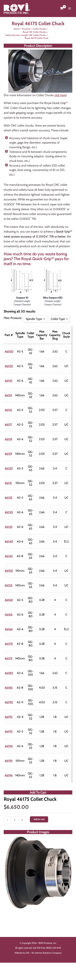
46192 (8, 717)
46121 (8, 483)
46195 (9, 760)
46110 (8, 380)
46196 (9, 775)
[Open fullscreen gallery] (68, 905)
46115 (8, 395)
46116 (8, 410)
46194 (9, 746)
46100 (9, 351)
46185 (9, 687)
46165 (9, 614)
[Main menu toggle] (69, 8)
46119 (8, 454)
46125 (8, 497)
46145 (9, 556)
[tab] (38, 905)
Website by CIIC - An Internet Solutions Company (38, 953)
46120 (9, 468)
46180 (9, 673)
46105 (9, 366)
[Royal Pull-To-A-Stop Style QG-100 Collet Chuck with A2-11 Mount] (38, 872)
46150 (9, 570)
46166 (9, 629)
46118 (8, 439)
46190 (9, 702)
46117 (8, 424)
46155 (9, 585)
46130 (9, 512)
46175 (8, 658)
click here (60, 95)
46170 (9, 644)
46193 (9, 731)
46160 (9, 600)
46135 (9, 527)
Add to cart (39, 819)
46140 (9, 541)
